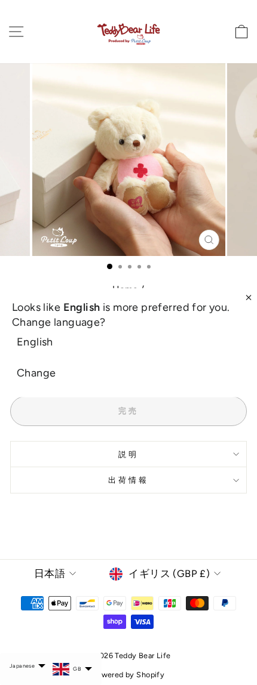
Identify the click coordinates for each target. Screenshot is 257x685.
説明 (128, 454)
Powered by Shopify (128, 674)
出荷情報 (128, 480)
